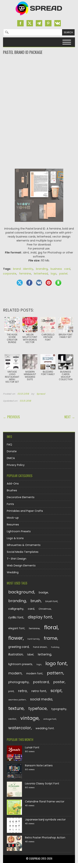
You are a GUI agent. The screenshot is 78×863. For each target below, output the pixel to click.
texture (16, 708)
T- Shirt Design (16, 559)
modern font (34, 673)
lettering (44, 654)
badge (43, 592)
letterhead (41, 273)
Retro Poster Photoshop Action (45, 837)
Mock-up (13, 518)
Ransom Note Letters (39, 765)
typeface (37, 708)
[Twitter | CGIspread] (30, 23)
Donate (12, 451)
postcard (41, 682)
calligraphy (15, 609)
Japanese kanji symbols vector (45, 819)
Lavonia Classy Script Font (42, 783)
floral (51, 627)
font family (34, 638)
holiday (55, 647)
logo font (56, 663)
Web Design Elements (21, 565)
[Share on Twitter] (20, 283)
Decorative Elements (20, 497)
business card (60, 269)
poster (59, 682)
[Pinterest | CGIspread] (48, 23)
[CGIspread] (39, 16)
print (11, 691)
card (31, 609)
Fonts (10, 504)
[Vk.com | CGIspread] (57, 23)
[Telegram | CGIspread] (39, 23)
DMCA (11, 458)
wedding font (45, 728)
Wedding (13, 572)
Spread (41, 393)
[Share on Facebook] (29, 283)
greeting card (18, 647)
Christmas (45, 608)
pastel (63, 273)
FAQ (9, 444)
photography (18, 682)
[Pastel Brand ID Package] (39, 225)
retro (22, 690)
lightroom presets (20, 664)
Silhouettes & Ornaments (24, 545)
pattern (55, 673)
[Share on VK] (39, 283)
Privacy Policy (16, 465)
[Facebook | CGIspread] (20, 23)
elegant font (16, 628)
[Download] (58, 283)
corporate (9, 273)
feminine (25, 273)
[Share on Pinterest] (49, 283)
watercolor (19, 728)
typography (58, 709)
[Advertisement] (39, 70)
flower (15, 638)
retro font (38, 691)
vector (12, 719)
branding (42, 269)
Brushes (12, 490)
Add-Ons (13, 483)
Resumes (13, 524)
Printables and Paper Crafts (25, 511)
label (30, 654)
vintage (29, 718)
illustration (15, 654)
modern (15, 673)
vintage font (49, 719)
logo (53, 273)
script (56, 690)
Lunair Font (32, 747)
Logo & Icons (15, 538)
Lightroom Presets (19, 531)
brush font (51, 601)
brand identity (23, 269)
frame (50, 638)
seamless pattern (17, 699)
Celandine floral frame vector (44, 801)
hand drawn (40, 647)
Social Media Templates (22, 552)
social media (41, 699)
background (21, 592)
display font (40, 617)
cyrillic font (15, 617)
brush (36, 600)
